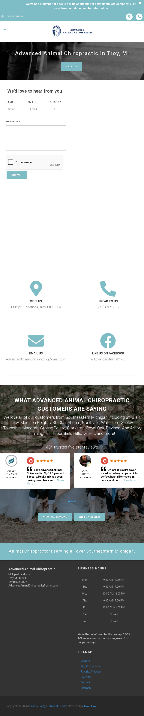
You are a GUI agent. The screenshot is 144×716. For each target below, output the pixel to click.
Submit (16, 175)
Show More (129, 480)
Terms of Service (57, 706)
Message (13, 121)
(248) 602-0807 (17, 581)
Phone (55, 102)
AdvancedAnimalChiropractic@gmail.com (33, 585)
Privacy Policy (37, 706)
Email (32, 102)
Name (11, 102)
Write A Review (89, 516)
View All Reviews (55, 516)
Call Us (71, 66)
